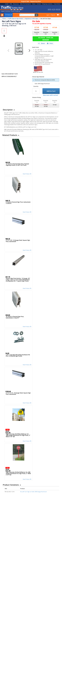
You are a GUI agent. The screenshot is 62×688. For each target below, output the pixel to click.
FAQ (11, 4)
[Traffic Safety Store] (11, 8)
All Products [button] (8, 14)
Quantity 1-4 (36, 33)
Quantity (35, 86)
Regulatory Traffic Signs (31, 18)
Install (6, 4)
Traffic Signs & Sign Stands (15, 18)
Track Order (57, 4)
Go (36, 15)
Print (51, 43)
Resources (16, 4)
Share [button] (43, 43)
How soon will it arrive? (50, 95)
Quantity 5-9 (45, 33)
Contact (39, 4)
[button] (29, 50)
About (33, 4)
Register (53, 15)
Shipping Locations (47, 4)
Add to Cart (51, 91)
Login (47, 15)
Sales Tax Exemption (25, 4)
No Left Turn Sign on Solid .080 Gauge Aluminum (33, 491)
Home (4, 18)
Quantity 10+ (54, 33)
